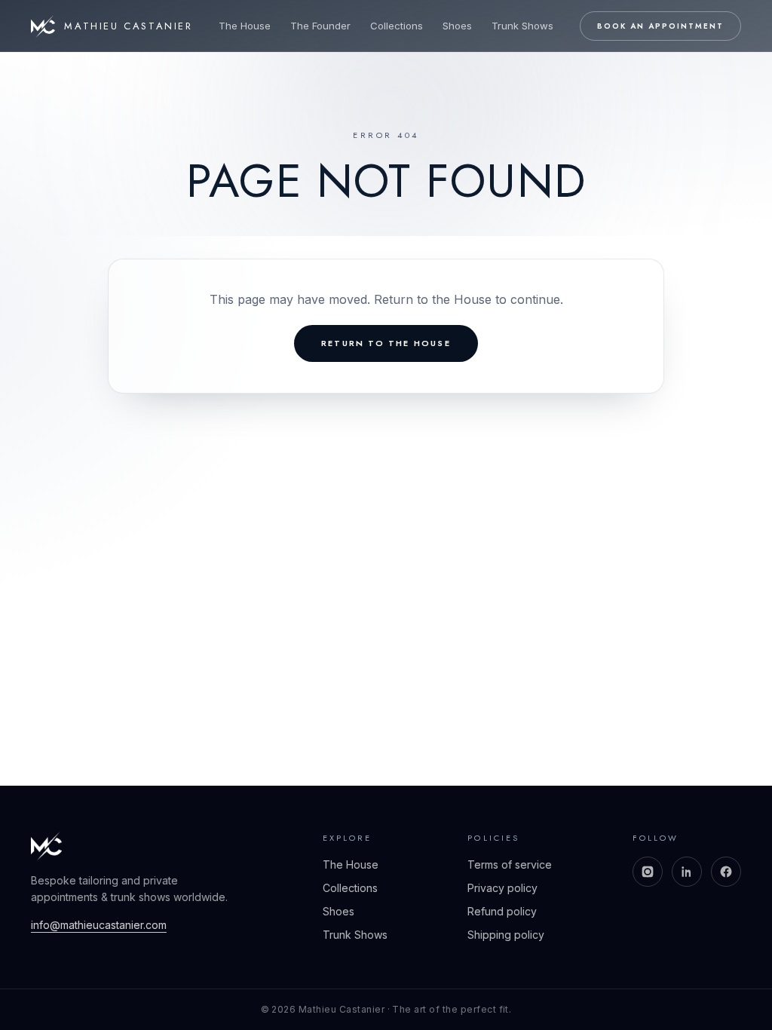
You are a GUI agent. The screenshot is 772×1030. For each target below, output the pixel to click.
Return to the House (386, 343)
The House (245, 26)
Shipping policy (505, 934)
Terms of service (509, 864)
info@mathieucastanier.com (99, 924)
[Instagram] (648, 872)
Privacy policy (502, 887)
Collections (396, 26)
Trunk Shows (522, 26)
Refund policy (502, 911)
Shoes (457, 26)
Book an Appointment (660, 26)
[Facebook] (726, 872)
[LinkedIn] (687, 872)
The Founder (320, 26)
